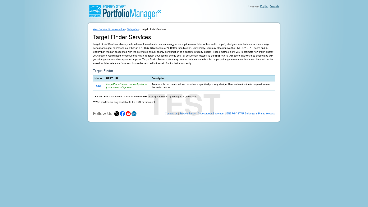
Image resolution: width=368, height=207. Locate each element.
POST (97, 86)
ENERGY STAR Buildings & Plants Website (250, 113)
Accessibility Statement (211, 113)
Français (274, 6)
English (264, 6)
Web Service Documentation (109, 29)
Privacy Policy (188, 113)
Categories (133, 29)
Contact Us (171, 113)
